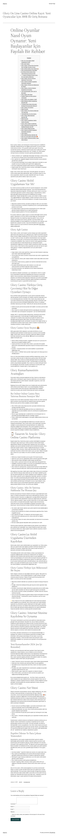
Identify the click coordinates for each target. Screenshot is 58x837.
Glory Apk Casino (25, 63)
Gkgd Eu (5, 3)
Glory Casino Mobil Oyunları (28, 128)
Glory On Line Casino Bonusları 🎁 (29, 136)
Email (12, 809)
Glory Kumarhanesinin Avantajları (29, 70)
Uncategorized (27, 782)
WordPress (52, 832)
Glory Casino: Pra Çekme (27, 107)
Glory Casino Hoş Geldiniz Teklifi (29, 99)
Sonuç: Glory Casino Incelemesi (28, 123)
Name (12, 806)
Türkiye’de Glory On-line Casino (28, 114)
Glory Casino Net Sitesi (26, 94)
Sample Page (52, 3)
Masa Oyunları (24, 109)
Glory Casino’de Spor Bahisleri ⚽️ (29, 135)
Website (12, 811)
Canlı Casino (24, 133)
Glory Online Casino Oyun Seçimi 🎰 (30, 68)
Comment (13, 804)
